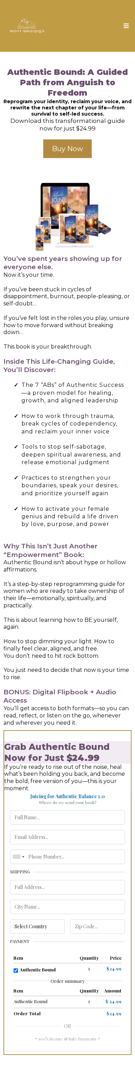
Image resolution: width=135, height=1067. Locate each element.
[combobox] (18, 857)
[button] (125, 26)
